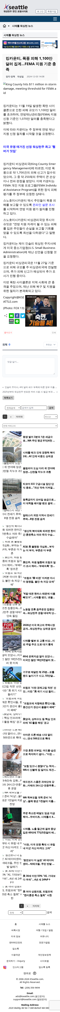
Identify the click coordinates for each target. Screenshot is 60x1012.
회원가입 (52, 11)
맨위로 (28, 973)
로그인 (40, 11)
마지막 (19, 416)
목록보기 (8, 397)
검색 (51, 407)
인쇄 (54, 332)
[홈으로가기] (15, 7)
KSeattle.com (36, 979)
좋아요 (8, 332)
